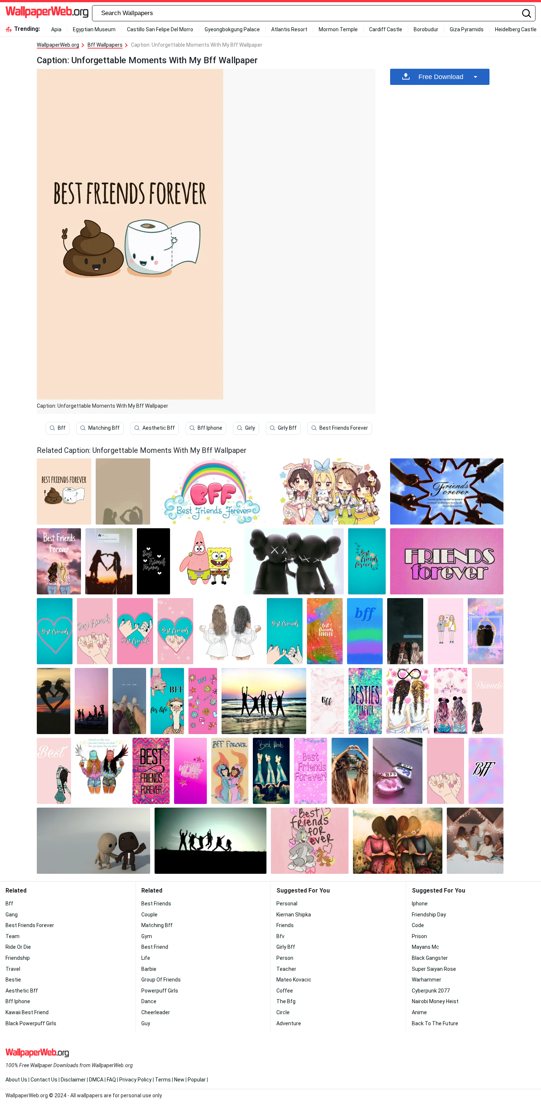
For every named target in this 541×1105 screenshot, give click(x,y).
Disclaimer (73, 1080)
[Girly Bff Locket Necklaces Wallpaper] (397, 771)
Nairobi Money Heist (435, 1001)
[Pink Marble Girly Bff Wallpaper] (327, 701)
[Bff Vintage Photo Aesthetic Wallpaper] (108, 561)
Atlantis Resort (289, 29)
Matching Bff (104, 428)
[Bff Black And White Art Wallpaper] (153, 561)
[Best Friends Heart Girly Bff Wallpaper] (55, 631)
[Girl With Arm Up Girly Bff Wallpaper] (54, 771)
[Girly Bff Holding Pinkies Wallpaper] (95, 631)
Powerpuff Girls (159, 991)
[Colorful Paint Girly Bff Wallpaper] (325, 631)
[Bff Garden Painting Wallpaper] (397, 841)
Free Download (440, 77)
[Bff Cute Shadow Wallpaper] (123, 491)
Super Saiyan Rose (434, 969)
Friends (285, 925)
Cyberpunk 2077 (431, 991)
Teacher (286, 969)
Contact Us (44, 1080)
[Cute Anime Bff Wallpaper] (329, 491)
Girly (250, 428)
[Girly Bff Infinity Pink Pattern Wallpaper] (151, 771)
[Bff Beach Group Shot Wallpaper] (264, 701)
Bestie (13, 980)
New (179, 1080)
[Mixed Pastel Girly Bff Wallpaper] (485, 771)
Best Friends (156, 903)
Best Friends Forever (343, 428)
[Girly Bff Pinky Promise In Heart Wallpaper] (135, 631)
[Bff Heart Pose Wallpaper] (53, 701)
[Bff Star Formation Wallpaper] (446, 491)
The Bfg (286, 1001)
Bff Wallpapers (105, 45)
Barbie (148, 969)
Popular (197, 1080)
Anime (419, 1012)
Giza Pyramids (467, 29)
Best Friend (154, 947)
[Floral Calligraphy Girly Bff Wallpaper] (367, 561)
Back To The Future (435, 1023)
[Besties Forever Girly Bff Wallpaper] (365, 701)
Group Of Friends (161, 980)
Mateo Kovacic (293, 980)
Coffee (284, 991)
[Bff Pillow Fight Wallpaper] (475, 841)
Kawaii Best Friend (27, 1012)
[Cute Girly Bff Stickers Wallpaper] (202, 701)
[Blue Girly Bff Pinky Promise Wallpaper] (285, 631)
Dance (148, 1001)
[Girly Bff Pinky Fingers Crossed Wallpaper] (175, 631)
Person (284, 958)
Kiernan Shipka (293, 915)
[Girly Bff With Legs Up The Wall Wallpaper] (271, 771)
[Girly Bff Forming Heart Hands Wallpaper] (350, 771)
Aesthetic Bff (158, 428)
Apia (56, 29)
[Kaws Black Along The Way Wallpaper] (294, 561)
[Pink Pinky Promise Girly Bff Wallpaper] (445, 771)
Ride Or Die (18, 947)
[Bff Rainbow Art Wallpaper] (211, 491)
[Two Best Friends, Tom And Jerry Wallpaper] (310, 841)
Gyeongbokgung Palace (232, 29)
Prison (419, 936)
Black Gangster (430, 958)
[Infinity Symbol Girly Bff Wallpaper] (407, 701)
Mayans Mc (425, 947)
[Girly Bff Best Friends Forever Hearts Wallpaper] (310, 771)
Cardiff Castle (385, 29)
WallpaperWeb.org (58, 45)
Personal (286, 903)
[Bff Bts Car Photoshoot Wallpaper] (91, 701)
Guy (145, 1023)
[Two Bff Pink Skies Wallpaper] (59, 561)
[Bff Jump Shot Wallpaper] (210, 841)
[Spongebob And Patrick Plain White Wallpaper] (207, 561)
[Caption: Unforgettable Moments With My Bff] (64, 491)
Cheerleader (155, 1012)
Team (13, 936)
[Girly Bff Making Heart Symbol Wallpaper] (485, 631)
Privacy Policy (135, 1080)
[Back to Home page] (47, 13)
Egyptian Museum (94, 29)
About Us (16, 1080)
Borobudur (426, 29)
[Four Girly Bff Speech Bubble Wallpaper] (405, 631)
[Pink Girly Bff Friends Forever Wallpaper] (446, 561)
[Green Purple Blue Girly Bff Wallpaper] (365, 631)
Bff (62, 428)
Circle (283, 1012)
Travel (13, 969)
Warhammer (426, 980)
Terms (163, 1080)
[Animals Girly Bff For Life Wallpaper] (167, 701)
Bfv (280, 936)
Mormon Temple (338, 29)
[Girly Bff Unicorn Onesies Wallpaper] (229, 771)
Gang (12, 915)
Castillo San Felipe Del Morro (160, 29)
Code (418, 925)
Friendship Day (429, 915)
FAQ (111, 1080)
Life (145, 958)
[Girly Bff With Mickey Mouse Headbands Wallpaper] (450, 701)
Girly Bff (287, 428)
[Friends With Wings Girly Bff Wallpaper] (101, 771)
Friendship (18, 958)
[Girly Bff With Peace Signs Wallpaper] (445, 631)
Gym (146, 936)
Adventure (288, 1023)
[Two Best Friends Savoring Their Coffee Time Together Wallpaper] (230, 631)
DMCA (96, 1080)
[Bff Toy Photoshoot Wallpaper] (93, 841)
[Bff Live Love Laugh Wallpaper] (129, 701)
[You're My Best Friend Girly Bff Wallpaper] (190, 771)
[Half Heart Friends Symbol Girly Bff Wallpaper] (487, 701)
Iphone (420, 903)
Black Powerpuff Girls (31, 1023)
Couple (149, 915)
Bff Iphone (210, 428)
